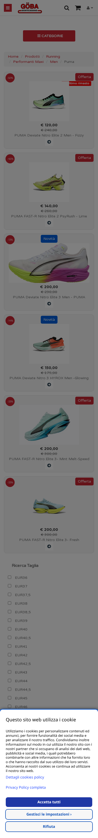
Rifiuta (49, 826)
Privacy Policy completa (26, 787)
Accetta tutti (48, 802)
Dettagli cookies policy (25, 777)
